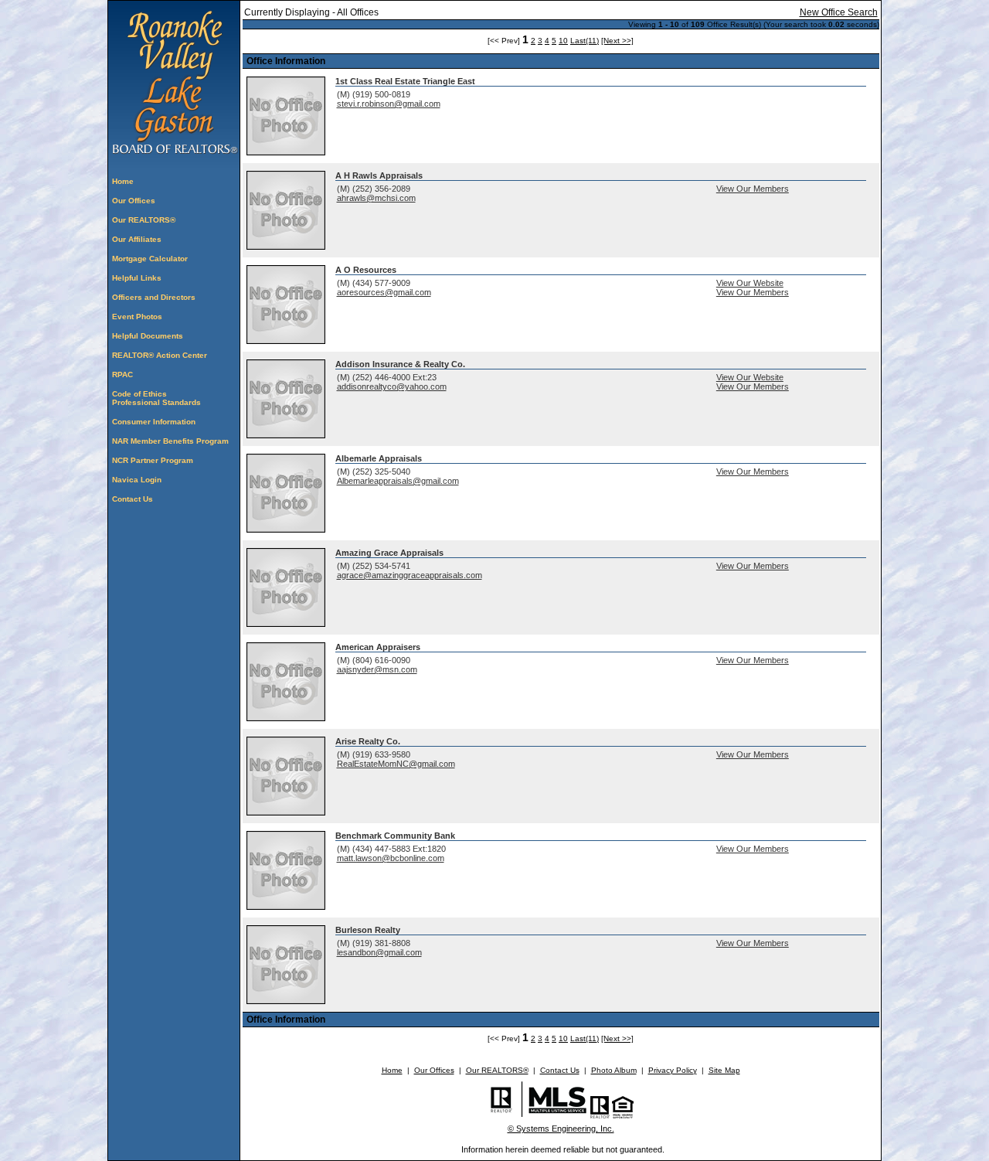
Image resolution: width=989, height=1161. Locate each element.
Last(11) (584, 40)
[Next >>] (617, 40)
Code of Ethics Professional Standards (156, 398)
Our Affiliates (136, 239)
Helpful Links (136, 278)
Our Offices (133, 200)
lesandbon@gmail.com (379, 952)
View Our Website (749, 283)
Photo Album (614, 1070)
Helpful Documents (147, 336)
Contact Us (132, 499)
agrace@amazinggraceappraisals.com (409, 575)
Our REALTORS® (143, 220)
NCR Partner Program (152, 460)
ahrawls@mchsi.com (376, 198)
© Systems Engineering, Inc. (561, 1128)
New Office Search (839, 12)
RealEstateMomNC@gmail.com (396, 763)
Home (123, 181)
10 (563, 40)
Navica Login (136, 479)
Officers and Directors (153, 297)
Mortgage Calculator (150, 258)
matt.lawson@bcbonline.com (390, 858)
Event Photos (137, 316)
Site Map (724, 1070)
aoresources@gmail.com (384, 292)
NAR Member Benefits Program (170, 441)
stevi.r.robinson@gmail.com (388, 103)
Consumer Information (153, 421)
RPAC (122, 374)
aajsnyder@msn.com (377, 669)
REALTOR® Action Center (159, 355)
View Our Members (752, 188)
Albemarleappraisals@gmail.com (398, 480)
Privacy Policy (672, 1070)
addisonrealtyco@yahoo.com (392, 386)
